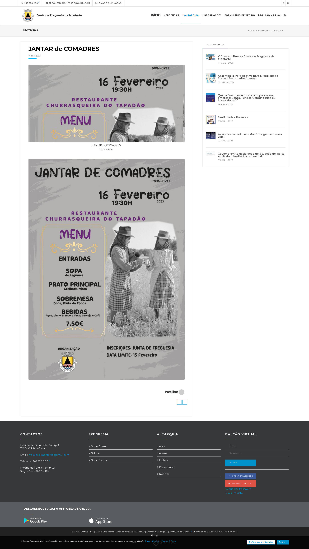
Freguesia (172, 15)
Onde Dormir (99, 446)
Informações (212, 15)
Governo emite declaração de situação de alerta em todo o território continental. (251, 155)
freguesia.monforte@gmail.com (69, 3)
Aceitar (283, 542)
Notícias (278, 30)
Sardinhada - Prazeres (233, 117)
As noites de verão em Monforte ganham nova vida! (250, 135)
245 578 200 (30, 3)
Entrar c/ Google (240, 483)
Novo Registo (234, 493)
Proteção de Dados (179, 531)
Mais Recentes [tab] (215, 44)
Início (251, 30)
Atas (161, 446)
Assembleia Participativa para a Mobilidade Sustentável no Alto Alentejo (248, 77)
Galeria (95, 453)
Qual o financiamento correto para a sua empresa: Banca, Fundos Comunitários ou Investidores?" (247, 98)
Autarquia (191, 15)
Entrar (233, 463)
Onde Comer (98, 460)
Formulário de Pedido (240, 15)
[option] (106, 105)
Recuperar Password (238, 489)
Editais (163, 460)
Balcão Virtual (270, 15)
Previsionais (166, 467)
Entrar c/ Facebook (241, 476)
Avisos (162, 453)
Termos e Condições (157, 531)
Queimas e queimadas (108, 3)
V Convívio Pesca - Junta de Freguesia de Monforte (246, 57)
